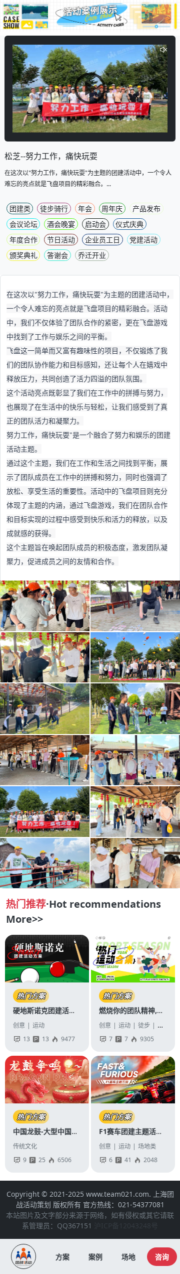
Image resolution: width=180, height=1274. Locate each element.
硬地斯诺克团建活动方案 (51, 1010)
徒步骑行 (54, 208)
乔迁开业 (92, 255)
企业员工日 (102, 239)
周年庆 (112, 208)
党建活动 (144, 239)
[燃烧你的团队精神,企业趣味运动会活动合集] (133, 958)
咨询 (162, 1256)
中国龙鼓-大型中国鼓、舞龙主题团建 (70, 1131)
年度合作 (24, 239)
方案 (63, 1256)
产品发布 (146, 208)
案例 (95, 1256)
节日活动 (61, 239)
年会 (85, 208)
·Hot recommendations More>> (83, 911)
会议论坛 (24, 224)
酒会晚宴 (61, 224)
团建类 (20, 208)
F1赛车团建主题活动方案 (138, 1131)
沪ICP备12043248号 (126, 1225)
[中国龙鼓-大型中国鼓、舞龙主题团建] (47, 1079)
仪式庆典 (130, 224)
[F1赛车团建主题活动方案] (133, 1079)
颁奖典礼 (24, 255)
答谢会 (57, 255)
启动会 (95, 224)
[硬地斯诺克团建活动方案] (47, 958)
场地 (129, 1256)
